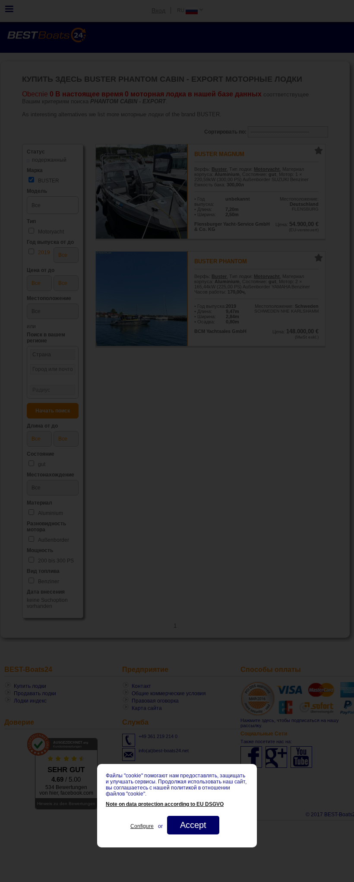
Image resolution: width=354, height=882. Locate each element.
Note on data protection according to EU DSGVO (165, 804)
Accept (193, 825)
